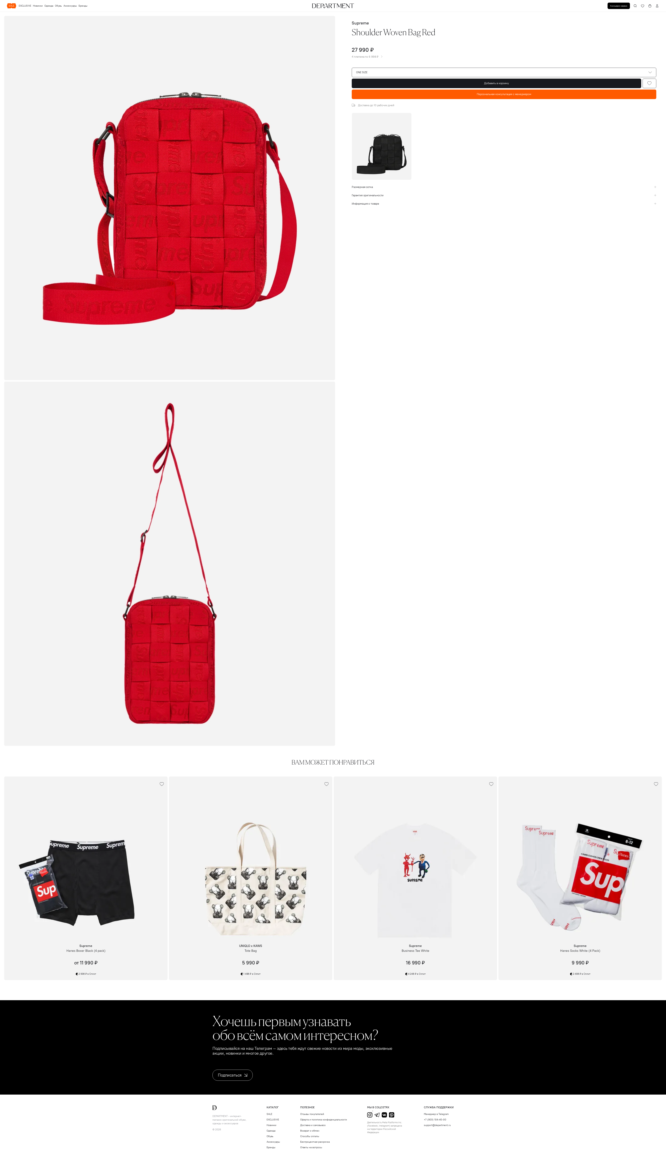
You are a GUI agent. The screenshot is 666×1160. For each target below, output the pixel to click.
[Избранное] (642, 6)
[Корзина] (650, 6)
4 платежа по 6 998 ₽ (365, 56)
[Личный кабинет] (657, 6)
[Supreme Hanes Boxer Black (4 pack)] (86, 858)
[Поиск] (635, 6)
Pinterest (391, 1114)
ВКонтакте (384, 1114)
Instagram (369, 1114)
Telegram (377, 1114)
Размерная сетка (362, 187)
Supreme (360, 23)
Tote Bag (251, 951)
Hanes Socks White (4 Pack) (580, 951)
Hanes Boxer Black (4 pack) (85, 951)
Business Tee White (415, 951)
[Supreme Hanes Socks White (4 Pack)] (580, 858)
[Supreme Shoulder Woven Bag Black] (381, 146)
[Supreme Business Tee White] (415, 858)
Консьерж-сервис (618, 6)
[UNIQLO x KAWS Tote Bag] (250, 858)
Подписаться (230, 1075)
